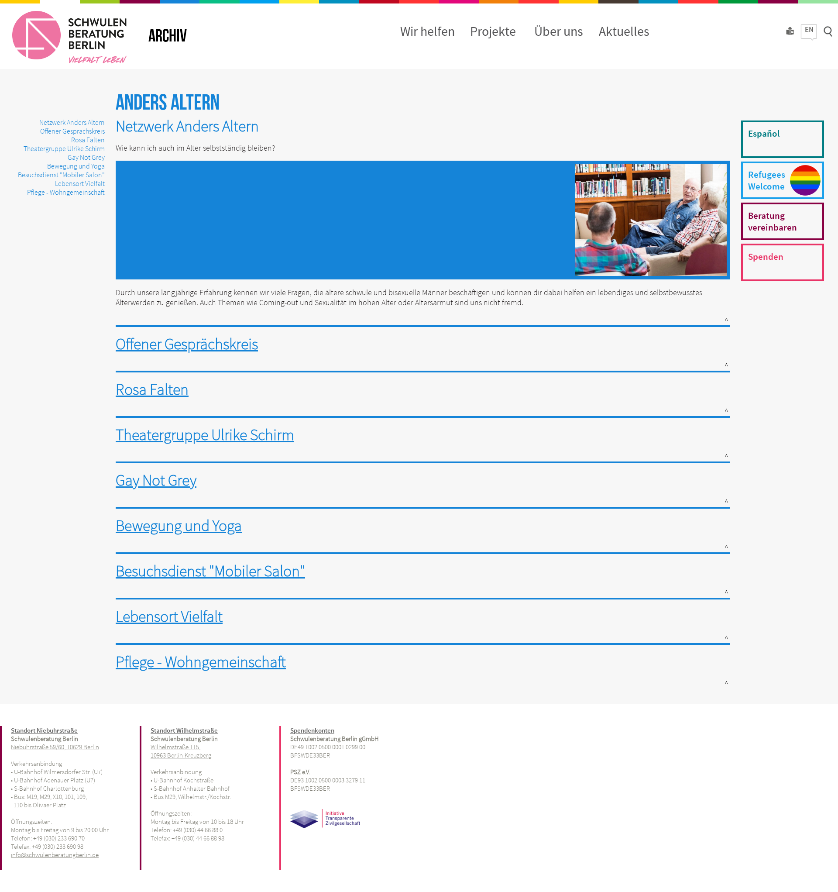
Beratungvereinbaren (772, 221)
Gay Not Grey (86, 157)
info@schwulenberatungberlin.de (55, 855)
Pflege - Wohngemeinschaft (66, 192)
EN (809, 29)
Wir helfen (427, 31)
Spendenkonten (312, 730)
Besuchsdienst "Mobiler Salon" (61, 174)
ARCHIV (167, 36)
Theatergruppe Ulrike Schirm (64, 148)
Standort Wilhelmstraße (184, 730)
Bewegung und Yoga (76, 166)
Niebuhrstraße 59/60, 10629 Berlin (55, 747)
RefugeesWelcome (766, 180)
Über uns (558, 31)
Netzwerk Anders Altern (72, 122)
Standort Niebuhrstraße (44, 730)
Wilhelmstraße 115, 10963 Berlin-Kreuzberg (181, 751)
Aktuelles (624, 31)
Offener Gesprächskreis (72, 131)
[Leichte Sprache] (790, 36)
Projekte (493, 31)
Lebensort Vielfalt (80, 183)
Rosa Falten (88, 139)
